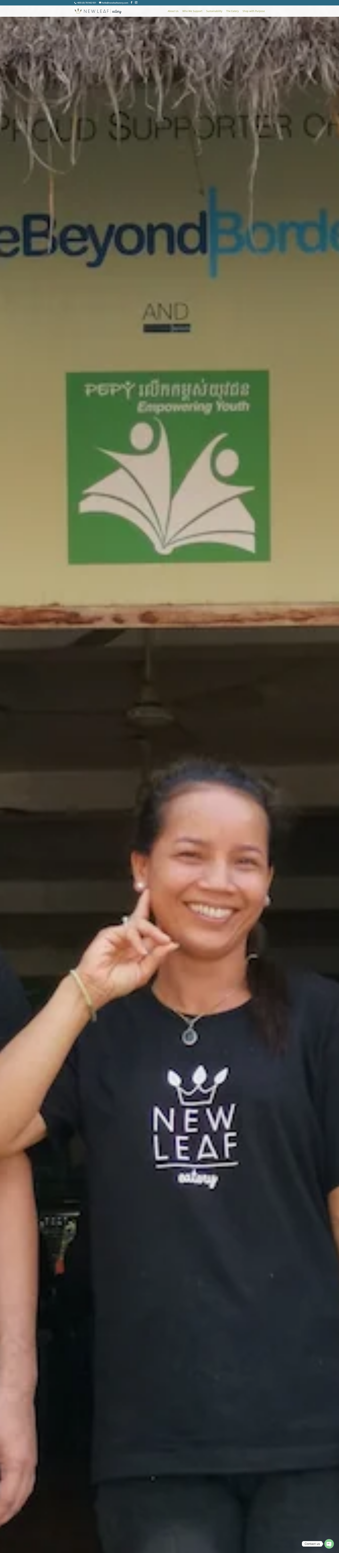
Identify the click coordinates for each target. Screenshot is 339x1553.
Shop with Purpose (254, 11)
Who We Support (192, 11)
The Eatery (232, 11)
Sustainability (214, 11)
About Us (173, 11)
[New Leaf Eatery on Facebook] (131, 2)
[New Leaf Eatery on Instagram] (136, 2)
